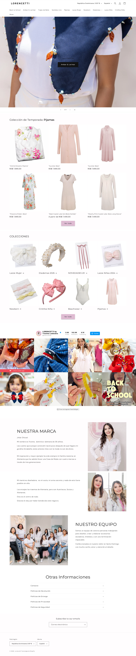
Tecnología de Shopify (28, 651)
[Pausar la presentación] (75, 109)
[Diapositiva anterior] (60, 109)
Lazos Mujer (16, 273)
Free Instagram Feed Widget (68, 409)
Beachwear (74, 309)
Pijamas (102, 309)
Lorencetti (18, 651)
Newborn (14, 309)
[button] (97, 10)
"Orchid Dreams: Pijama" (19, 166)
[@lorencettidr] (39, 333)
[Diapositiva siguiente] (70, 109)
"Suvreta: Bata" (54, 166)
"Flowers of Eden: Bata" (18, 214)
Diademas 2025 (47, 273)
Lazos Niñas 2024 (106, 273)
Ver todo (68, 223)
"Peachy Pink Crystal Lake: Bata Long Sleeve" (105, 214)
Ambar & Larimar (68, 64)
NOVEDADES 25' (76, 273)
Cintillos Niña (45, 309)
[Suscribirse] (84, 624)
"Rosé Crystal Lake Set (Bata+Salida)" (62, 214)
